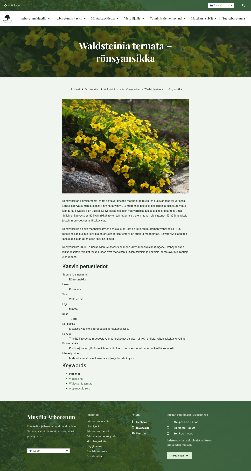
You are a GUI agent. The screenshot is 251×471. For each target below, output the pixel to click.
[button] (221, 5)
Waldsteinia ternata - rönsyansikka (122, 89)
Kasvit (77, 89)
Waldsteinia (76, 378)
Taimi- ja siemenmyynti (166, 18)
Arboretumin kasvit (69, 18)
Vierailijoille (132, 18)
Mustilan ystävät (202, 18)
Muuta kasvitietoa (103, 18)
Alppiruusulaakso (79, 388)
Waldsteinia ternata (81, 383)
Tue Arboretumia (233, 18)
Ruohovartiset (92, 89)
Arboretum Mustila (33, 18)
